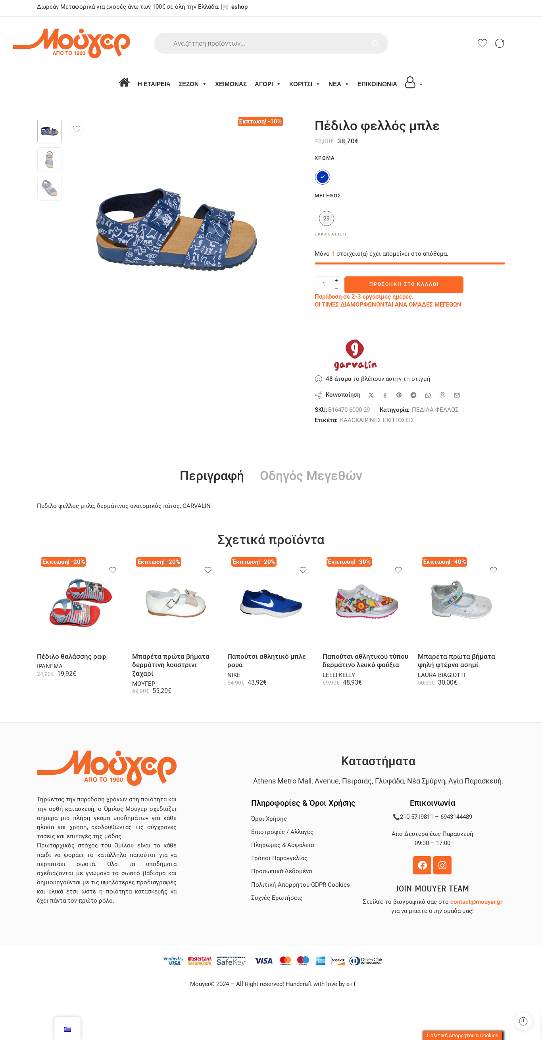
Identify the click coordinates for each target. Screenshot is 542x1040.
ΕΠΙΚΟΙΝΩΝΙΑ (377, 84)
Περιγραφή (212, 476)
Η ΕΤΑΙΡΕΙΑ (154, 84)
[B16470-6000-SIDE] (49, 131)
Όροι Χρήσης (269, 819)
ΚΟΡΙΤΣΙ (300, 84)
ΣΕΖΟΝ (189, 84)
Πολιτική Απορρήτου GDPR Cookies (300, 885)
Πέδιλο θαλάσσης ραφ (71, 656)
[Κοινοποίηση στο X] (371, 395)
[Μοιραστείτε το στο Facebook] (385, 395)
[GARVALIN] (354, 354)
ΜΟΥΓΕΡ (143, 684)
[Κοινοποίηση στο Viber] (442, 395)
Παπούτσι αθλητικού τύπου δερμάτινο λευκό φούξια (365, 661)
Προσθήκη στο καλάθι (404, 284)
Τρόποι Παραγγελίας (279, 858)
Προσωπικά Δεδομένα (281, 871)
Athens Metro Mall (282, 781)
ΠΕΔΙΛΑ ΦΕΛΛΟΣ (435, 410)
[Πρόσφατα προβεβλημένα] (523, 1021)
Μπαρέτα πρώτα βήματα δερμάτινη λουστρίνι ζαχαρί (170, 665)
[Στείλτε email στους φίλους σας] (457, 395)
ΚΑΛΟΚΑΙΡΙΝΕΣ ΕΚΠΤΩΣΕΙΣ (377, 420)
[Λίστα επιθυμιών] (76, 129)
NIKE (233, 675)
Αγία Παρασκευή (475, 781)
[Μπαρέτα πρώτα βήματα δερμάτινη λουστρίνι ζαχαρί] (175, 602)
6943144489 (456, 817)
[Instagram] (442, 865)
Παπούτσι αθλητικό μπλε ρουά (266, 661)
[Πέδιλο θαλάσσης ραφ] (80, 602)
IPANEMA (50, 666)
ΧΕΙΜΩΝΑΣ (231, 84)
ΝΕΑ (335, 84)
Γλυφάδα (389, 781)
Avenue (327, 781)
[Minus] (336, 289)
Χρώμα (325, 158)
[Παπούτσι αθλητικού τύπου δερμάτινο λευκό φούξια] (366, 602)
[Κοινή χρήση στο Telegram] (413, 395)
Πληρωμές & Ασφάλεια (282, 845)
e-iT (350, 984)
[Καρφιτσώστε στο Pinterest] (399, 395)
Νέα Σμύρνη (426, 781)
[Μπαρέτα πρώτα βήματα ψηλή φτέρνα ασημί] (461, 602)
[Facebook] (422, 865)
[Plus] (336, 280)
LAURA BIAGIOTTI (441, 675)
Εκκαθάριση (331, 234)
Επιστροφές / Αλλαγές (282, 832)
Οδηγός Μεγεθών (311, 476)
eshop (239, 7)
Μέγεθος (328, 196)
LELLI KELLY (339, 675)
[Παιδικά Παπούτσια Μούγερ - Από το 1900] (95, 43)
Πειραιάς (357, 781)
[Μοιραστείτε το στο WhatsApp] (428, 395)
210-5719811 (416, 817)
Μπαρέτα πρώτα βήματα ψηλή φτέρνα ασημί (456, 661)
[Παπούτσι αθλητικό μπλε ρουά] (271, 602)
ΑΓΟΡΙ (264, 84)
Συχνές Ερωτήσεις (276, 898)
